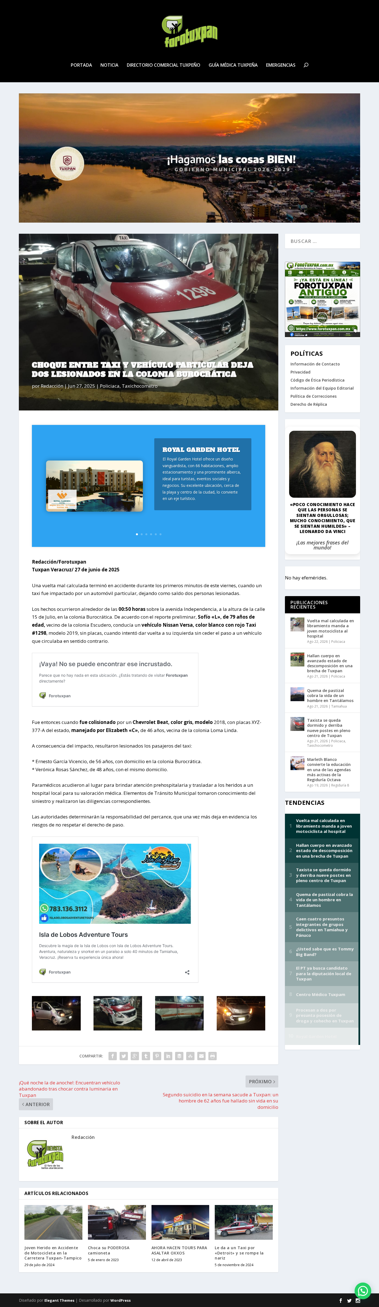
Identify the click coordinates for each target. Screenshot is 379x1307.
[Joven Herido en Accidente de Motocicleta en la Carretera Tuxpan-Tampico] (53, 1222)
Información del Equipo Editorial (322, 388)
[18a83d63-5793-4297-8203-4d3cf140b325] (118, 1028)
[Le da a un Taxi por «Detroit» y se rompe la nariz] (244, 1222)
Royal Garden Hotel (201, 450)
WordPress (120, 1300)
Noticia (109, 65)
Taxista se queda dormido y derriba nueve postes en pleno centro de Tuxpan (328, 728)
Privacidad (300, 372)
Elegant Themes (59, 1300)
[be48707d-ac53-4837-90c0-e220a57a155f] (179, 1028)
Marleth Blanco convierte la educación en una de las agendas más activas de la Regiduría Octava (329, 769)
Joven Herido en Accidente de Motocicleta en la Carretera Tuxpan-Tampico (53, 1252)
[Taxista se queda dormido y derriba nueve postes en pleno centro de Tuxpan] (297, 724)
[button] (363, 1291)
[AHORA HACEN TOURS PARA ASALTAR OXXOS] (180, 1222)
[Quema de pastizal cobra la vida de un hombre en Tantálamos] (297, 694)
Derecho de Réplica (308, 404)
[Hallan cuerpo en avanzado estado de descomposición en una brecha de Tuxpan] (297, 659)
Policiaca (110, 386)
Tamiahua (339, 706)
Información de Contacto (315, 364)
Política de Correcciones (313, 396)
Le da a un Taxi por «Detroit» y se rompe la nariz (239, 1252)
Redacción (52, 386)
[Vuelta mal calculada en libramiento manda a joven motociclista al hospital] (297, 624)
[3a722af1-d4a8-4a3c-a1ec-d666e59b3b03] (56, 1028)
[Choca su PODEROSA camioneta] (117, 1222)
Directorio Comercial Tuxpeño (163, 65)
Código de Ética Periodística (317, 380)
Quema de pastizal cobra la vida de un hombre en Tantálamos (330, 695)
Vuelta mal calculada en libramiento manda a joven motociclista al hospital (330, 628)
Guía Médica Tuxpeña (233, 65)
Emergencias (280, 65)
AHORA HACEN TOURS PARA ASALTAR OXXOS (179, 1250)
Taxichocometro (140, 386)
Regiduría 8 (340, 785)
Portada (81, 65)
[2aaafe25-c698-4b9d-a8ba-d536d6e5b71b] (241, 1028)
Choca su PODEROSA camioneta (109, 1250)
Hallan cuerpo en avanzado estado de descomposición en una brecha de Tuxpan (330, 663)
